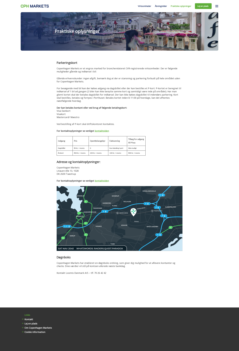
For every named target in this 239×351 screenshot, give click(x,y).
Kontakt (29, 319)
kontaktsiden (102, 130)
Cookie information (35, 331)
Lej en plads (31, 323)
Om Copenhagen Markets (38, 327)
